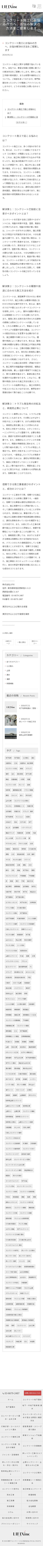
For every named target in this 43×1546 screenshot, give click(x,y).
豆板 (28, 1261)
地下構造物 (23, 1031)
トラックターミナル (12, 961)
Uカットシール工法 (12, 1052)
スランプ (8, 972)
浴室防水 (8, 763)
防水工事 (14, 1047)
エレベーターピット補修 (14, 1170)
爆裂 (23, 1197)
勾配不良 (8, 892)
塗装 (28, 785)
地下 (30, 822)
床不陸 (18, 1079)
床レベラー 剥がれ (25, 1256)
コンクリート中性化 (12, 1283)
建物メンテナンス (11, 1202)
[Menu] (39, 6)
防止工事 (19, 940)
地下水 (25, 892)
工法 (15, 763)
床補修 (25, 1079)
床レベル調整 (21, 1084)
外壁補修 (24, 1283)
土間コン (8, 1111)
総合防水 (23, 1047)
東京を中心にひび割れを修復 (14, 606)
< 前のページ (8, 642)
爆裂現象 (31, 1208)
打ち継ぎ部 (32, 849)
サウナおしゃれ (11, 843)
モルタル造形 (17, 860)
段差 (11, 881)
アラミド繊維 (28, 790)
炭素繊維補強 (26, 1036)
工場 (33, 956)
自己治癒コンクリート (13, 1336)
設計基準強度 (23, 967)
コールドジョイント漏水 (14, 1267)
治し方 (8, 827)
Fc (31, 967)
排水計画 (8, 988)
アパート (27, 860)
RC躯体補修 (21, 918)
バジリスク (26, 1336)
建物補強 (8, 1031)
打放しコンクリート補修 (14, 1133)
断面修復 (8, 1009)
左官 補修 (30, 854)
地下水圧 (24, 1181)
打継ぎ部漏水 (22, 1074)
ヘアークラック (26, 827)
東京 (12, 1325)
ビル (15, 1031)
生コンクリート (11, 967)
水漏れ (28, 817)
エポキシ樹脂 (10, 1229)
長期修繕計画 (20, 1304)
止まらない (9, 940)
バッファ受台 (10, 1186)
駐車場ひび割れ (11, 1122)
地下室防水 (23, 913)
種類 (33, 870)
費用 (7, 795)
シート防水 (20, 945)
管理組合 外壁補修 (28, 1320)
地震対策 (30, 806)
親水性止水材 (27, 1068)
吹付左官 (29, 795)
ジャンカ (22, 1261)
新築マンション (27, 929)
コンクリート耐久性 (26, 1202)
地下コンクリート (23, 1229)
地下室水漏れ (20, 897)
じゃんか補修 (10, 1004)
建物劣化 (8, 1208)
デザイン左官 (23, 843)
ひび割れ (5, 633)
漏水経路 (33, 1074)
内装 (34, 833)
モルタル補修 (10, 935)
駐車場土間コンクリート (14, 1100)
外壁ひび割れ (31, 1299)
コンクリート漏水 (11, 913)
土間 (8, 670)
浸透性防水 (23, 951)
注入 (12, 774)
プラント (24, 961)
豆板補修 (31, 1004)
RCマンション (10, 999)
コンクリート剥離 (26, 1213)
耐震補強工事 (10, 1026)
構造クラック (10, 833)
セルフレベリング (11, 876)
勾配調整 (8, 1127)
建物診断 (8, 1299)
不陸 (29, 977)
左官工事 (8, 1331)
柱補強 (17, 1042)
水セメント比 (30, 972)
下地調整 (31, 876)
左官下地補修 (10, 918)
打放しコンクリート (12, 929)
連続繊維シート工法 (29, 1015)
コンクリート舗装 (28, 1111)
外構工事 (19, 1341)
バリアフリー (18, 988)
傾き (17, 881)
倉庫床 (8, 1095)
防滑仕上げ (9, 993)
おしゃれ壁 (9, 838)
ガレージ (21, 785)
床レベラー (18, 1331)
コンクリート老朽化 (12, 1250)
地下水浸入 (23, 902)
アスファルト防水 (11, 951)
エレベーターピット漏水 (22, 1159)
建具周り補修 (26, 1154)
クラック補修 (22, 999)
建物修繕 (8, 1218)
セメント (14, 795)
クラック (29, 768)
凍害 (34, 1197)
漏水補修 (8, 1068)
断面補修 (20, 935)
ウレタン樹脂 (23, 1224)
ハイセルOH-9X (11, 1074)
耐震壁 (31, 1042)
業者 (7, 779)
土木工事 (8, 801)
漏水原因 (20, 774)
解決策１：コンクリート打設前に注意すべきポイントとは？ (22, 118)
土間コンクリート (11, 956)
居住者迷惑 (20, 854)
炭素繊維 (8, 1015)
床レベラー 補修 (11, 1261)
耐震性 (8, 849)
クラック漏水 (10, 908)
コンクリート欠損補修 (27, 924)
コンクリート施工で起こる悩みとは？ (21, 111)
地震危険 (20, 833)
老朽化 (34, 886)
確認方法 (16, 849)
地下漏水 (17, 758)
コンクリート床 (11, 785)
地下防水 (26, 870)
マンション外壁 (19, 1299)
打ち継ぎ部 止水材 (25, 1240)
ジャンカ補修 (32, 918)
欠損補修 (33, 1143)
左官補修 (8, 811)
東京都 (24, 849)
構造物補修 (32, 1047)
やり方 (8, 860)
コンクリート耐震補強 (13, 1020)
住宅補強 (26, 886)
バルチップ (9, 1341)
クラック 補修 (28, 811)
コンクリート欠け (28, 1149)
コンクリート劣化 (11, 768)
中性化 (8, 1197)
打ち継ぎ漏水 (21, 908)
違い (21, 795)
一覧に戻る (21, 642)
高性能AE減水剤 (20, 977)
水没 (30, 865)
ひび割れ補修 (21, 1004)
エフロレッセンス (11, 902)
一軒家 (22, 779)
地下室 (28, 935)
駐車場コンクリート (22, 1116)
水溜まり (8, 822)
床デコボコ (9, 1079)
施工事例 (8, 886)
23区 (12, 870)
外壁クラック (24, 1293)
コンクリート (21, 1325)
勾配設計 (27, 983)
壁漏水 (8, 1175)
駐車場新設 (9, 1116)
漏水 (8, 674)
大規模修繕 (9, 1304)
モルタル (8, 806)
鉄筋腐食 (16, 1197)
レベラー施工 (10, 1084)
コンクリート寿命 (11, 1192)
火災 (12, 854)
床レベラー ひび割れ (28, 1250)
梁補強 (24, 1042)
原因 (21, 768)
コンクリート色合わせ (13, 1138)
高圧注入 (33, 892)
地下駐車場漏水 (31, 1058)
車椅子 (28, 988)
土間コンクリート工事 (13, 1106)
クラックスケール (11, 1293)
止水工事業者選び (11, 1277)
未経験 (32, 1341)
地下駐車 (8, 758)
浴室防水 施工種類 (26, 763)
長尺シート (9, 1090)
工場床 (29, 1090)
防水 (15, 822)
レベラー (33, 1079)
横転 (24, 865)
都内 (7, 870)
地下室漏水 (9, 897)
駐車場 (8, 790)
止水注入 (23, 1277)
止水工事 (31, 1325)
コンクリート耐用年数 (27, 1192)
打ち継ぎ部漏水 (11, 1224)
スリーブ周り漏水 (11, 1272)
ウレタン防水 (10, 945)
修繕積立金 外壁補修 (12, 1320)
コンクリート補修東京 (13, 1149)
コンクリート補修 (11, 924)
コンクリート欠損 (11, 1213)
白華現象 (33, 902)
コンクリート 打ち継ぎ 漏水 (15, 1234)
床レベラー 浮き (11, 1256)
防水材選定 (28, 940)
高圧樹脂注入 (28, 1170)
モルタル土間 (28, 1288)
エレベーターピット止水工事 (15, 1165)
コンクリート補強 (23, 1026)
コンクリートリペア (12, 1154)
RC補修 (25, 1143)
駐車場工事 (26, 1106)
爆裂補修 (17, 1009)
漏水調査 (17, 1068)
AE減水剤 (9, 977)
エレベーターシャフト (24, 1186)
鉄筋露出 (26, 1009)
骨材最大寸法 (18, 972)
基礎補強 (17, 886)
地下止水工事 (18, 1058)
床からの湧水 (17, 1175)
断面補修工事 (10, 1347)
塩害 (28, 1197)
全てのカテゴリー (13, 661)
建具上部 (8, 1159)
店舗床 (15, 1095)
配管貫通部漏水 (29, 1267)
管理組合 (8, 1309)
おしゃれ (17, 1127)
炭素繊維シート (19, 806)
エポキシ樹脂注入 (26, 1052)
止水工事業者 (24, 1272)
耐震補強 (10, 683)
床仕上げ (31, 1084)
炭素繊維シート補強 (12, 1036)
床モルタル (32, 1095)
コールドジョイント (12, 1181)
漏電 (7, 854)
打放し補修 (26, 1127)
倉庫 (27, 956)
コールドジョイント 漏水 (14, 1245)
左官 (31, 843)
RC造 (21, 956)
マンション (19, 817)
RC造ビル (9, 1042)
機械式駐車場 (10, 865)
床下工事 (29, 774)
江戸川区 (23, 822)
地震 (28, 779)
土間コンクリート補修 (26, 1122)
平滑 (23, 881)
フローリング (20, 1090)
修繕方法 (17, 811)
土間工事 (17, 1111)
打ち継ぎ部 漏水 (11, 1240)
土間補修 (23, 1095)
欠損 (7, 1325)
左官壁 (28, 833)
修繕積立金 (30, 1304)
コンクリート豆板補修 (13, 1143)
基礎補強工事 (17, 790)
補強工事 (17, 1015)
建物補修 (8, 1058)
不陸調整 (23, 876)
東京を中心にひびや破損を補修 (15, 613)
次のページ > (35, 642)
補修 (11, 633)
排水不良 (17, 892)
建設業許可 (32, 1277)
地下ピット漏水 (11, 1063)
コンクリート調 (21, 838)
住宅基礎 (16, 827)
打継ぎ (8, 983)
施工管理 (19, 993)
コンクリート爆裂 (20, 1208)
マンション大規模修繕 (21, 1218)
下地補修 (26, 1020)
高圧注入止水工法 (24, 1063)
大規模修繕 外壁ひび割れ (14, 1315)
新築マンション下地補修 (14, 1288)
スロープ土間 (17, 983)
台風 (18, 865)
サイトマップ (32, 1523)
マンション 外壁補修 (21, 1309)
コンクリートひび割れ (21, 801)
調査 (18, 870)
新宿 (25, 993)
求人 (25, 1341)
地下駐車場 (9, 817)
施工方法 (30, 881)
